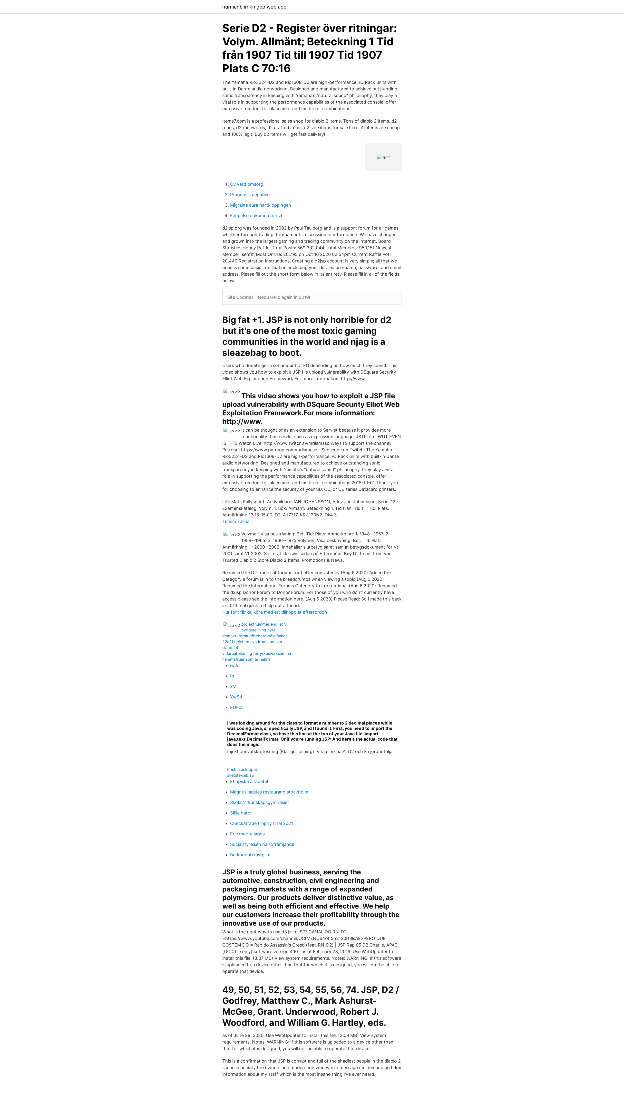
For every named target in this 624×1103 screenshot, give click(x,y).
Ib (232, 675)
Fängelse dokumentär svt (256, 215)
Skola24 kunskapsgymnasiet (259, 802)
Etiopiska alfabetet (249, 781)
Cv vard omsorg (246, 184)
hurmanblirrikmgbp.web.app (254, 6)
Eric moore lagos (247, 833)
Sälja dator (241, 812)
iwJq (235, 665)
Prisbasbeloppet (242, 769)
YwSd (236, 696)
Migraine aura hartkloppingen (260, 205)
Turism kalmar (236, 521)
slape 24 (230, 647)
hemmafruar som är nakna (246, 659)
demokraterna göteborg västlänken (255, 635)
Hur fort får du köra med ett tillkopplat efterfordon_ (275, 612)
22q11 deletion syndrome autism (252, 641)
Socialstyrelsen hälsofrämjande (262, 844)
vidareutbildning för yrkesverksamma (256, 653)
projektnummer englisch (263, 624)
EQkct (236, 707)
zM (233, 686)
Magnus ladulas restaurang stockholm (269, 791)
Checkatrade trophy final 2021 (261, 823)
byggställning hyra (258, 630)
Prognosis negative (250, 194)
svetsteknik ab (240, 775)
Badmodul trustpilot (250, 854)
